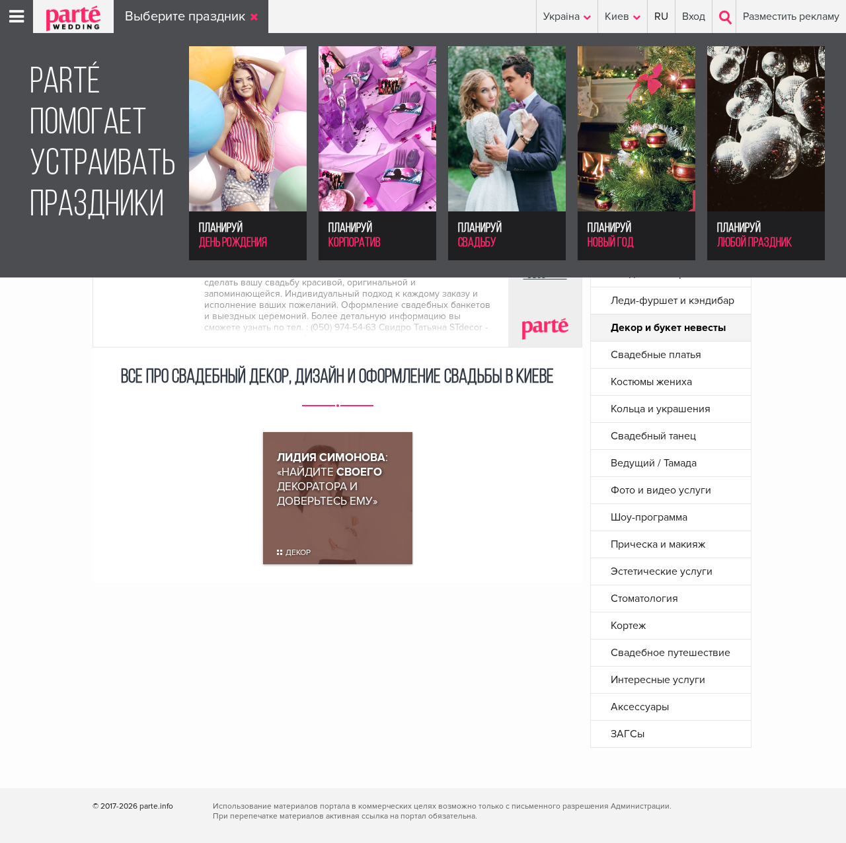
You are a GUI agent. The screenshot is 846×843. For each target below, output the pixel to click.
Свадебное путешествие (670, 652)
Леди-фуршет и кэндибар (672, 300)
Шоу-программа (649, 517)
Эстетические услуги (661, 571)
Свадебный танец (653, 436)
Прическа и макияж (658, 544)
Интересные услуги (658, 679)
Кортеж (628, 625)
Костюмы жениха (651, 381)
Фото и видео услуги (661, 490)
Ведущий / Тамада (654, 463)
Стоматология (644, 598)
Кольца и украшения (661, 409)
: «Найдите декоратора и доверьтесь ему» (332, 479)
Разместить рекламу (791, 16)
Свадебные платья (656, 354)
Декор (298, 553)
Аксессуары (640, 707)
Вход (693, 16)
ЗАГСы (627, 734)
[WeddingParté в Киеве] (66, 27)
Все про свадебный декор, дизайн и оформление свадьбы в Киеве (337, 377)
